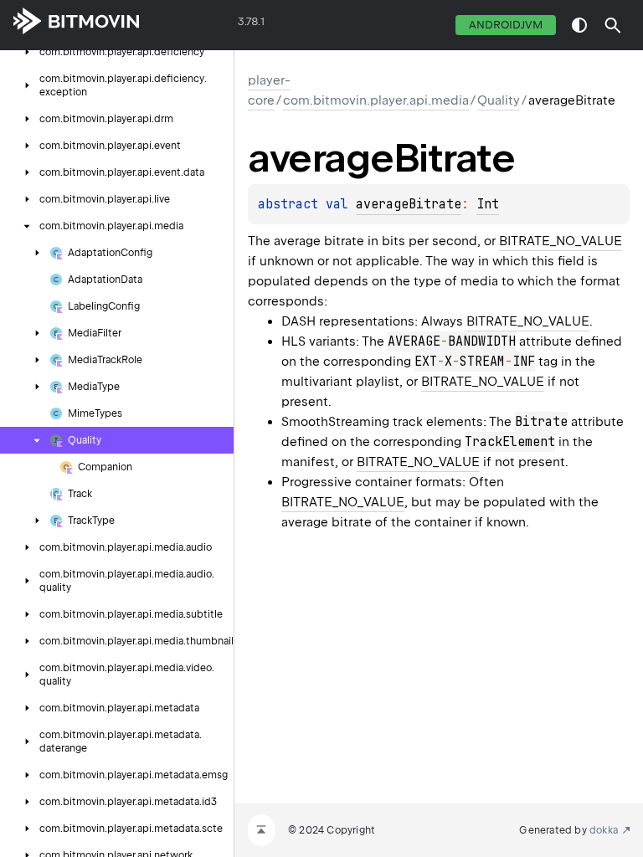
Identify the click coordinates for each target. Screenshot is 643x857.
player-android (189, 25)
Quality (498, 100)
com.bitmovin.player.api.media (376, 100)
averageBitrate (408, 204)
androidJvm (506, 24)
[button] (613, 25)
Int (487, 204)
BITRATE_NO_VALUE (560, 241)
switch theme (579, 25)
